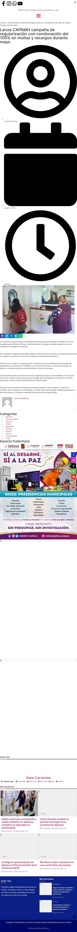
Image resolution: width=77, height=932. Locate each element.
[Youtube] (20, 3)
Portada (3, 23)
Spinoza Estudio (45, 928)
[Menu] (38, 15)
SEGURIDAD (6, 813)
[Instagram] (9, 3)
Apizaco (43, 813)
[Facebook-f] (3, 3)
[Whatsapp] (14, 3)
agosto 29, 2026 (19, 831)
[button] (2, 336)
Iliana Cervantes (38, 778)
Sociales (43, 856)
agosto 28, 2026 (58, 828)
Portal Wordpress (8, 831)
